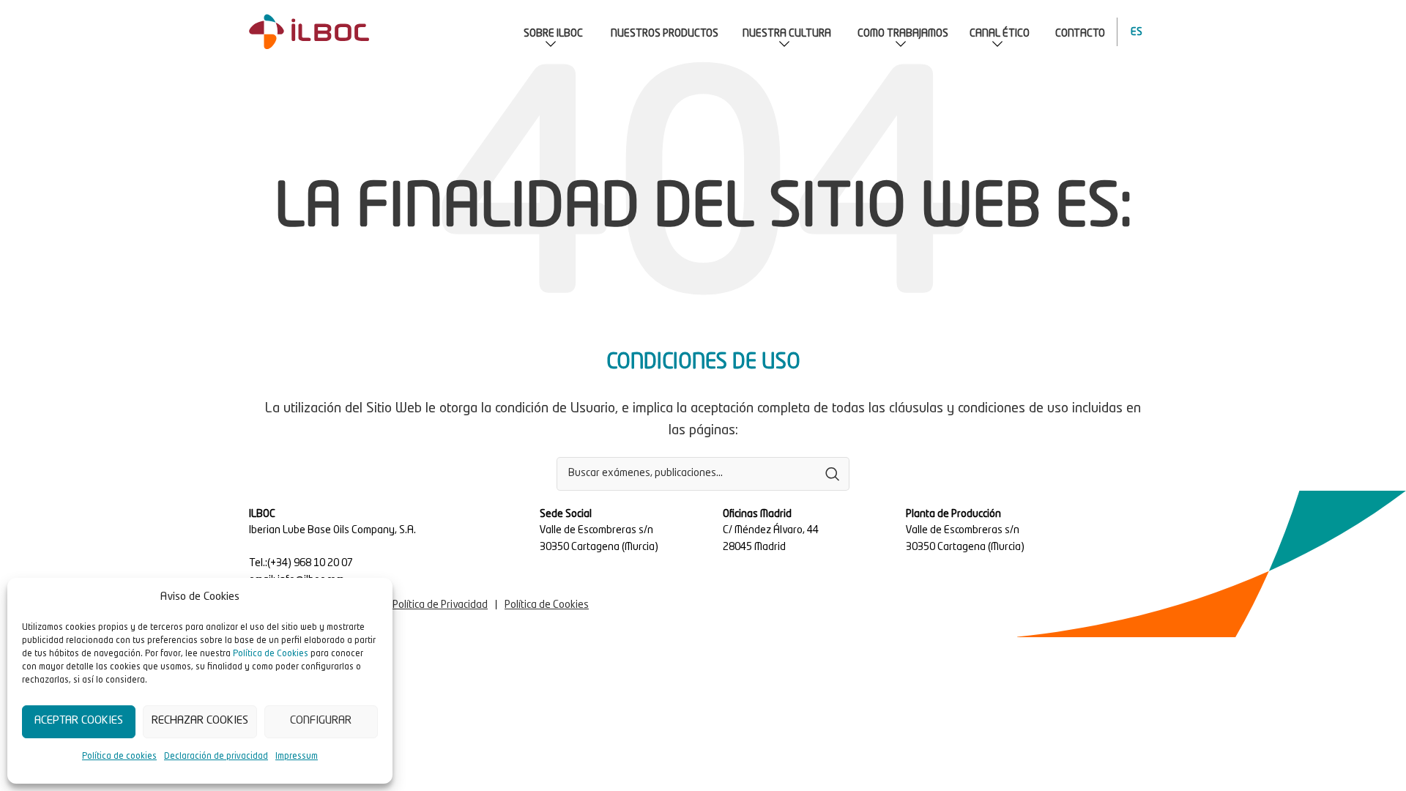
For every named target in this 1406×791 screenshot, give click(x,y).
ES (1133, 32)
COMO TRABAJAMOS (903, 34)
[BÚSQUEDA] (832, 474)
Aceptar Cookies (78, 721)
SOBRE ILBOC (553, 34)
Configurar (321, 721)
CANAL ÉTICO (1000, 34)
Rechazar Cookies (200, 721)
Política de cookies (119, 756)
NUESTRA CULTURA (787, 34)
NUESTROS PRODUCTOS (664, 34)
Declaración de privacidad (216, 756)
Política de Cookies (270, 654)
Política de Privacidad (440, 605)
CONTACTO (1080, 34)
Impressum (296, 756)
